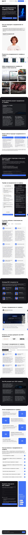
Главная (3, 3)
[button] (15, 1)
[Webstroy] (5, 1)
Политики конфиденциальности (17, 171)
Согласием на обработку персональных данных (9, 502)
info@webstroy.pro (22, 495)
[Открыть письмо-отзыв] (3, 329)
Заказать (8, 214)
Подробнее (12, 532)
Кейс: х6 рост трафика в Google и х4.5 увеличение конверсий (10, 327)
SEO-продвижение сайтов (6, 3)
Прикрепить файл (5, 497)
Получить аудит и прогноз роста (14, 175)
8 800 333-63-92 (21, 498)
